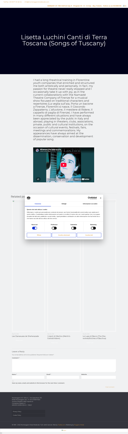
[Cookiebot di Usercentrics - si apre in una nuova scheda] (89, 198)
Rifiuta (39, 235)
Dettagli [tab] (64, 203)
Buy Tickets (97, 6)
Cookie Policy (17, 415)
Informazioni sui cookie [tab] (90, 203)
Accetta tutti (89, 235)
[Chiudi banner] (100, 198)
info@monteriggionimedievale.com (37, 2)
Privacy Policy (17, 411)
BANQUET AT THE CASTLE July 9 (60, 6)
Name (14, 374)
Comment (15, 358)
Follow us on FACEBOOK (112, 6)
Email (49, 374)
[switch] (54, 228)
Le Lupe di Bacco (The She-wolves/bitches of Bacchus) (94, 337)
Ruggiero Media (79, 425)
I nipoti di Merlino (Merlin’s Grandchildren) (58, 337)
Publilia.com (61, 425)
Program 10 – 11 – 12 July (82, 6)
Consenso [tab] (38, 203)
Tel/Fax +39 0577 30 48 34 (12, 2)
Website (84, 374)
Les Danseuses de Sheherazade (25, 336)
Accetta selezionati (64, 235)
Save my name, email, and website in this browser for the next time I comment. (38, 383)
